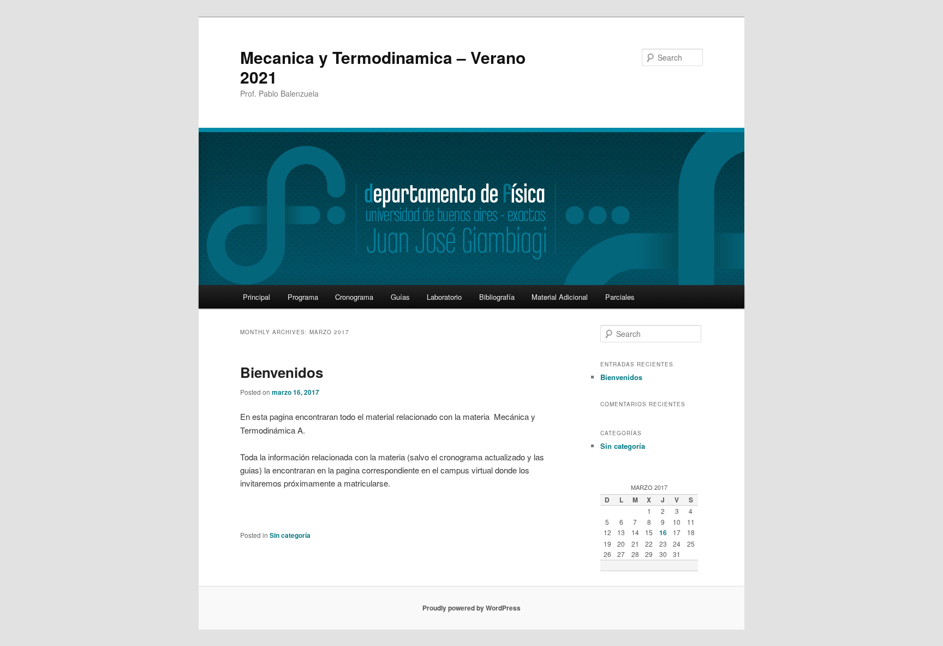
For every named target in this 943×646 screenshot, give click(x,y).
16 (663, 532)
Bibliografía (497, 297)
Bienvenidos (281, 372)
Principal (256, 297)
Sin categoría (290, 535)
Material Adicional (560, 297)
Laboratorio (444, 297)
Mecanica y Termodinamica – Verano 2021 (383, 66)
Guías (400, 297)
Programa (303, 297)
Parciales (620, 297)
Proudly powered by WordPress (471, 608)
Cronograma (354, 297)
